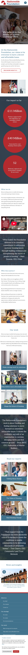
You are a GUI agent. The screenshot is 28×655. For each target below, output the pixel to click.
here (3, 644)
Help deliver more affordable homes (14, 387)
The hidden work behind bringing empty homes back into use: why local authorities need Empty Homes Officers (14, 586)
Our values (5, 618)
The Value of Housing (14, 498)
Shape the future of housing (14, 406)
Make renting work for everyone (14, 367)
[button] (25, 2)
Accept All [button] (16, 651)
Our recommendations (8, 621)
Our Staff (5, 601)
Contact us (5, 607)
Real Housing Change (14, 518)
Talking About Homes (14, 479)
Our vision (5, 614)
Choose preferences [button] (7, 651)
